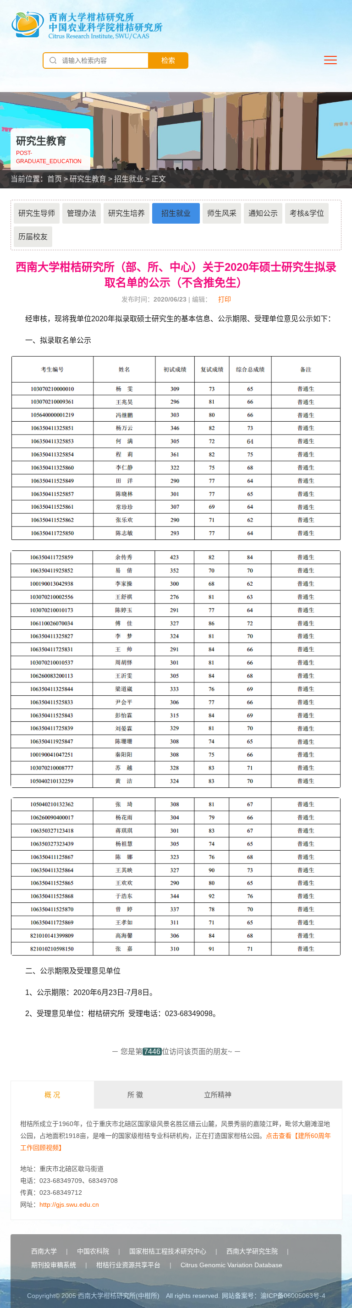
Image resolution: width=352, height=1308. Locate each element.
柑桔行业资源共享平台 (128, 1265)
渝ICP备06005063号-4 (292, 1295)
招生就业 (128, 179)
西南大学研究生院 (252, 1251)
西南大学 (44, 1251)
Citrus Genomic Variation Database (231, 1265)
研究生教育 (88, 179)
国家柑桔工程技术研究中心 (167, 1251)
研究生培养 (126, 213)
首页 (54, 179)
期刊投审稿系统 (53, 1265)
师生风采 (221, 213)
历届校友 (33, 237)
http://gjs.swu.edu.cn (69, 1204)
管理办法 (81, 213)
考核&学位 (307, 213)
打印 (224, 299)
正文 (158, 179)
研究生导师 (36, 213)
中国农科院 (93, 1251)
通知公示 (263, 213)
